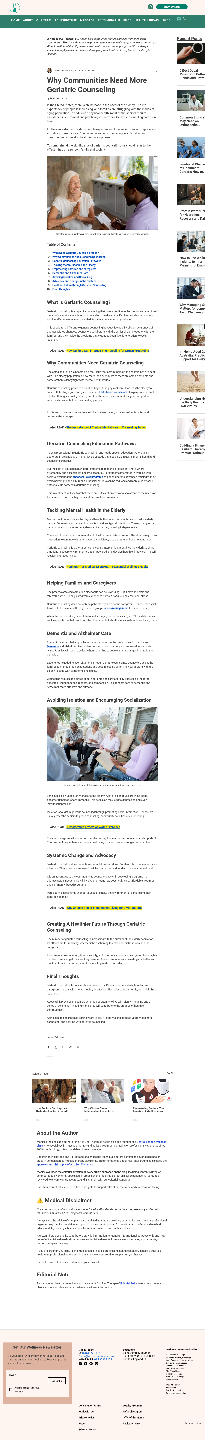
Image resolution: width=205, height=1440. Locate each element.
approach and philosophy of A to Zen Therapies (65, 1164)
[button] (66, 20)
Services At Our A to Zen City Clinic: (182, 1349)
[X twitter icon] (80, 1363)
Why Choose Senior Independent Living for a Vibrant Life (99, 1110)
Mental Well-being (56, 1037)
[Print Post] (77, 1047)
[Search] (150, 6)
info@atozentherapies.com (97, 1356)
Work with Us (86, 1411)
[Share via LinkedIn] (63, 1047)
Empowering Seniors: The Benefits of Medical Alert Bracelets (148, 1110)
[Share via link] (70, 1047)
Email (12, 1375)
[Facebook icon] (85, 1363)
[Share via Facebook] (48, 1047)
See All (170, 1073)
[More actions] (156, 70)
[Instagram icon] (96, 1363)
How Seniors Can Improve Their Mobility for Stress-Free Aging (54, 1110)
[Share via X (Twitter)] (55, 1047)
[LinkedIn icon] (91, 1363)
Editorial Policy (129, 1283)
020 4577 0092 (91, 1353)
